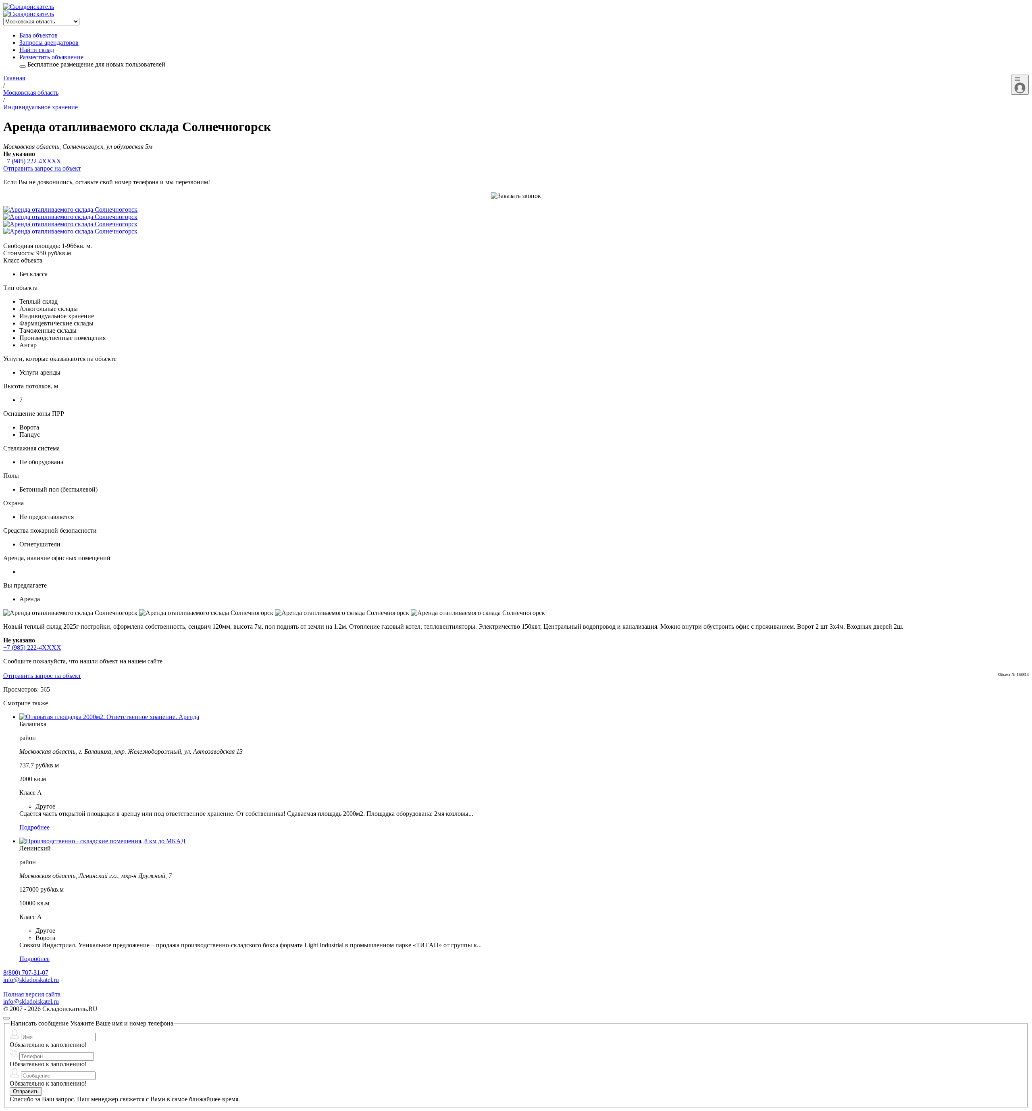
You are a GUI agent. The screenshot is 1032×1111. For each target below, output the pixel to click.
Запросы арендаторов (49, 42)
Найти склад (36, 49)
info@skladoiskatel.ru (31, 979)
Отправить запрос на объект (42, 168)
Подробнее (34, 827)
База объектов (38, 35)
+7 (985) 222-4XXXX (32, 161)
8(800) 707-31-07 (25, 972)
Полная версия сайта (31, 994)
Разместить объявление (51, 57)
